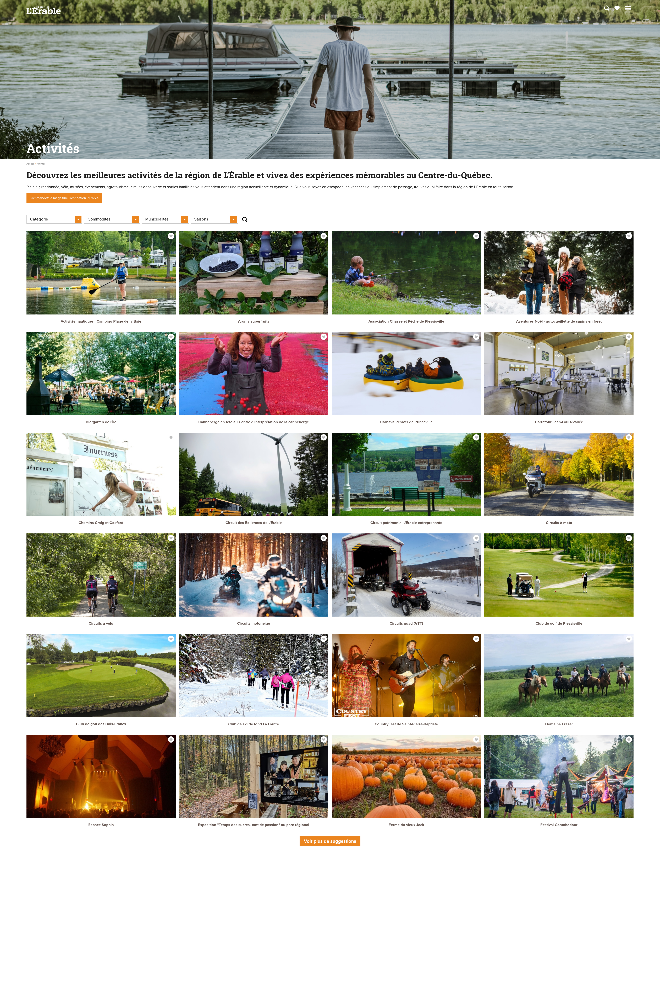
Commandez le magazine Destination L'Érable (64, 198)
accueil (30, 164)
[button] (628, 7)
